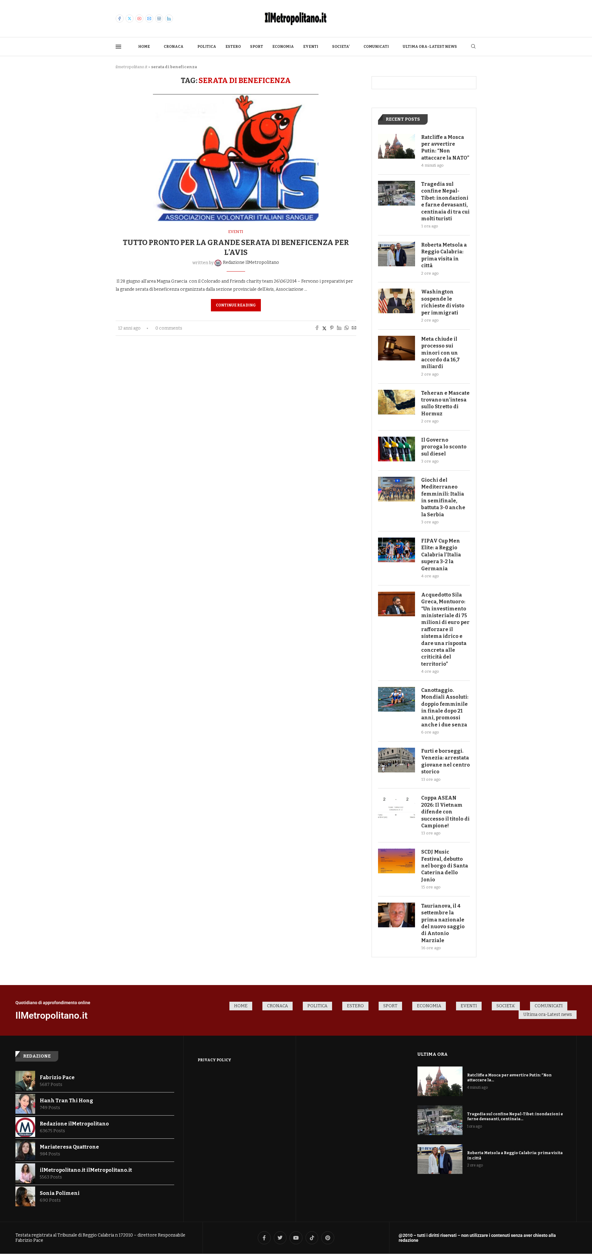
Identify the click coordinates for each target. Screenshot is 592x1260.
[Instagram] (159, 19)
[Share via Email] (354, 328)
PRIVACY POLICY (214, 1060)
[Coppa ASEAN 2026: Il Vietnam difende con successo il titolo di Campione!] (396, 807)
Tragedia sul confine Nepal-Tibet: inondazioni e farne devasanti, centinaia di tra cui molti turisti (445, 201)
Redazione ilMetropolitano (74, 1124)
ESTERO (233, 46)
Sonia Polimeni (60, 1193)
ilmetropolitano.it (131, 66)
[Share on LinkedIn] (339, 328)
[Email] (149, 19)
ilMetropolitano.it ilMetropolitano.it (86, 1170)
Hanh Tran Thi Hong (66, 1101)
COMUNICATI (376, 46)
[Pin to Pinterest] (332, 328)
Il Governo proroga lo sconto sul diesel (444, 447)
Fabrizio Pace (57, 1077)
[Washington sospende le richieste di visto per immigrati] (396, 301)
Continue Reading (236, 305)
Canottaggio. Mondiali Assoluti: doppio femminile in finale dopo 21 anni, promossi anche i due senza (444, 707)
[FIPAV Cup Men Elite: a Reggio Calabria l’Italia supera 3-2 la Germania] (396, 550)
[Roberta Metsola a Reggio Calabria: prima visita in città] (396, 254)
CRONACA (173, 46)
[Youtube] (139, 19)
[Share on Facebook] (317, 328)
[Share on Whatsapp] (346, 328)
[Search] (473, 46)
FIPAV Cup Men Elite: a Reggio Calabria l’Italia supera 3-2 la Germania (441, 555)
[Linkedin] (169, 19)
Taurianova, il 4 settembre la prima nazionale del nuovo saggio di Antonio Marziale (443, 923)
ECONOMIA (283, 46)
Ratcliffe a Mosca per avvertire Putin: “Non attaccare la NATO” (445, 147)
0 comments (168, 328)
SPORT (256, 46)
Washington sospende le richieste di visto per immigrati (442, 302)
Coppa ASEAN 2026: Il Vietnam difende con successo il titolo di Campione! (445, 812)
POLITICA (206, 46)
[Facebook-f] (264, 1237)
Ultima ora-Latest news (430, 46)
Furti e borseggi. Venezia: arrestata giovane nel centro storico (445, 761)
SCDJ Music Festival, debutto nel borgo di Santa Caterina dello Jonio (444, 866)
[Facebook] (120, 19)
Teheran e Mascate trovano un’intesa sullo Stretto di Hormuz (445, 403)
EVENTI (310, 46)
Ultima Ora (432, 1054)
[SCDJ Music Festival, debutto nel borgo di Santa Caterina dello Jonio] (396, 861)
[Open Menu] (118, 46)
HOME (144, 46)
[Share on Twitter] (324, 328)
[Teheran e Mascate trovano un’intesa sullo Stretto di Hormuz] (396, 402)
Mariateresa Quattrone (69, 1147)
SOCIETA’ (341, 46)
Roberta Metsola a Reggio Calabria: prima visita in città (444, 255)
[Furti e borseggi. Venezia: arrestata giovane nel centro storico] (396, 760)
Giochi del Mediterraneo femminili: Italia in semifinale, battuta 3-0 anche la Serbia (443, 497)
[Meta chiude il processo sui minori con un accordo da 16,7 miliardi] (396, 348)
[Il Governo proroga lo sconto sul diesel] (396, 449)
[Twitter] (129, 19)
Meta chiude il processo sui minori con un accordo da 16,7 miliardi (440, 353)
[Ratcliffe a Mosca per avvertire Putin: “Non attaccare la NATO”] (396, 146)
